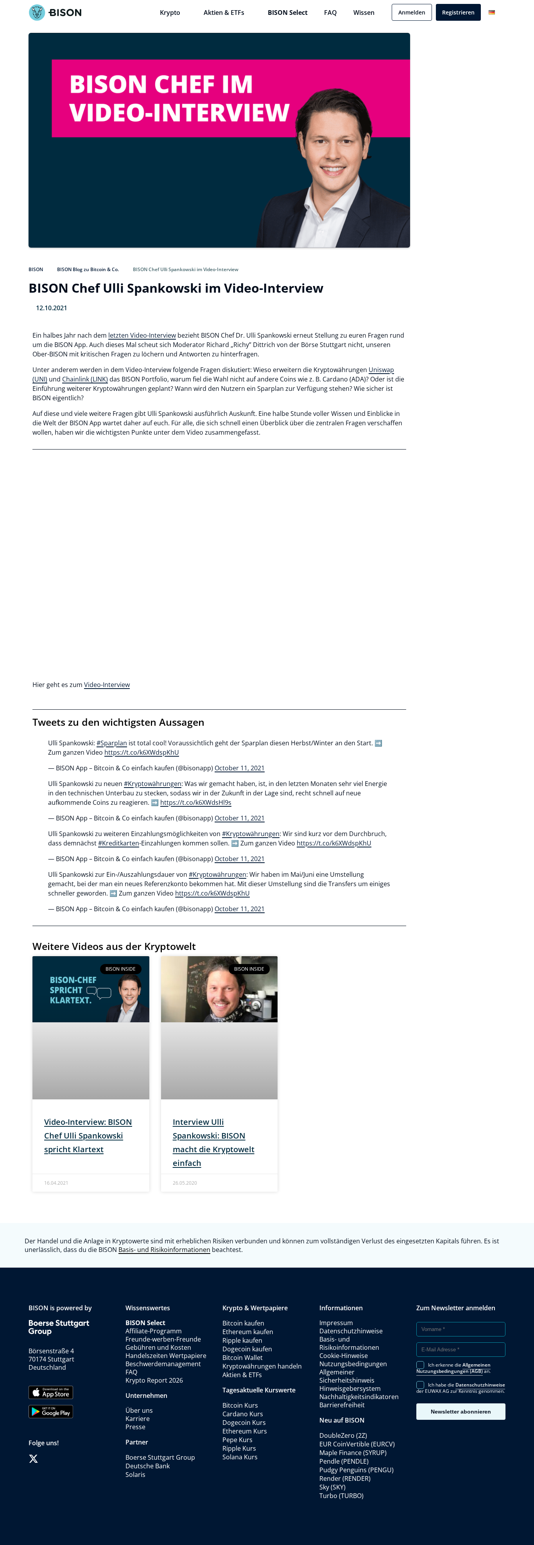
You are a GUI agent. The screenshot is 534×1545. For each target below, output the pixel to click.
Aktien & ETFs (224, 12)
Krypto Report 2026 (155, 1380)
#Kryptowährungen (152, 783)
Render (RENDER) (345, 1478)
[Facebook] (47, 1459)
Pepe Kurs (237, 1439)
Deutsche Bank (147, 1466)
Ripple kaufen (242, 1340)
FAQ (330, 12)
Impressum (336, 1322)
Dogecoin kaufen (247, 1349)
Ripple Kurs (239, 1448)
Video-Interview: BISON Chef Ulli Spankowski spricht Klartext (88, 1136)
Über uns (139, 1410)
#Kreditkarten (118, 843)
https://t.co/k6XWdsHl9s (195, 802)
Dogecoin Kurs (244, 1422)
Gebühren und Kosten (158, 1347)
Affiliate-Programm (153, 1331)
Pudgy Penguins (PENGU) (356, 1470)
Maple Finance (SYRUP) (353, 1452)
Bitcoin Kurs (240, 1405)
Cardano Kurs (242, 1414)
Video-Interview (107, 684)
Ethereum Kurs (244, 1431)
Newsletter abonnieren (461, 1411)
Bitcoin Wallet (242, 1357)
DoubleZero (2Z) (343, 1435)
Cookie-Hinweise (343, 1355)
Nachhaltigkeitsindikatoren (359, 1396)
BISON (36, 269)
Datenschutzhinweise (351, 1331)
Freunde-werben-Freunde (163, 1339)
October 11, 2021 (240, 768)
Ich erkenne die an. (453, 1368)
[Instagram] (60, 1459)
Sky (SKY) (332, 1487)
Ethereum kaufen (247, 1331)
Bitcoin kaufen (243, 1323)
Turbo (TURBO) (341, 1495)
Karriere (137, 1418)
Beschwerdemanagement (163, 1364)
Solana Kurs (240, 1457)
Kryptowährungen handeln (262, 1366)
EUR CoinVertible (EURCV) (357, 1444)
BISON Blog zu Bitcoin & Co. (88, 269)
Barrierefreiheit (342, 1405)
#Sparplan (112, 743)
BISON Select (288, 12)
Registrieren (458, 12)
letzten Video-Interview (142, 335)
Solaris (135, 1474)
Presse (135, 1427)
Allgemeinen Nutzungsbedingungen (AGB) (453, 1368)
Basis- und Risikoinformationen (164, 1249)
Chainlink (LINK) (85, 379)
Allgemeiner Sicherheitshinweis (347, 1376)
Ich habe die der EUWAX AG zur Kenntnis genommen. (460, 1387)
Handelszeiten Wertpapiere (165, 1355)
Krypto (170, 12)
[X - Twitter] (33, 1459)
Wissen (364, 12)
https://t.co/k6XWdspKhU (141, 752)
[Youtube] (73, 1459)
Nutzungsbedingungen (353, 1364)
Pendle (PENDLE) (344, 1461)
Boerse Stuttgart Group (160, 1457)
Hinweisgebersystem (350, 1388)
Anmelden (411, 12)
